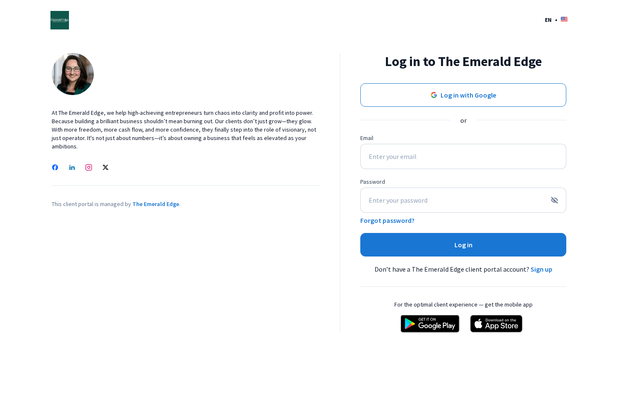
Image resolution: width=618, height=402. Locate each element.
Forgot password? (387, 220)
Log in (463, 245)
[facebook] (55, 168)
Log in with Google (468, 95)
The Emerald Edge (155, 204)
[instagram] (88, 168)
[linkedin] (72, 168)
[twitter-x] (105, 168)
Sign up (541, 269)
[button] (556, 19)
